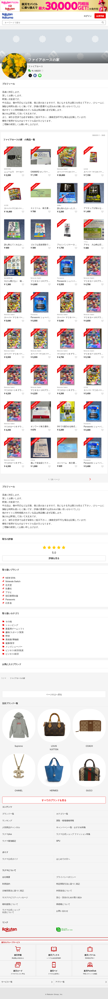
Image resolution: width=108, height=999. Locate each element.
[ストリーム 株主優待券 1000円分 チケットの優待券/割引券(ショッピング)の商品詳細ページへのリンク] (41, 193)
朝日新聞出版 (8, 278)
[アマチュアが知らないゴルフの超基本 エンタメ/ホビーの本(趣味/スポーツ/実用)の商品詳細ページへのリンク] (94, 193)
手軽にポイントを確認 (90, 972)
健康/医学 (9, 643)
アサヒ (86, 242)
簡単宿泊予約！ (90, 956)
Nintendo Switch (62, 169)
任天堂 (86, 169)
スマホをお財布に (53, 972)
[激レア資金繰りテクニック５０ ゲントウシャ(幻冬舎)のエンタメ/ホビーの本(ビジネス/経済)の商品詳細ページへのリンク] (41, 448)
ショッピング (11, 624)
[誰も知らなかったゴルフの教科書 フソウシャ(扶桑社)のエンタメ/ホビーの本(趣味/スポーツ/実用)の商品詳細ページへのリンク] (67, 193)
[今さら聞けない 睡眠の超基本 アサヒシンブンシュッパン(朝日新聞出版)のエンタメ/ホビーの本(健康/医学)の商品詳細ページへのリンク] (14, 266)
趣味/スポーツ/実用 (14, 632)
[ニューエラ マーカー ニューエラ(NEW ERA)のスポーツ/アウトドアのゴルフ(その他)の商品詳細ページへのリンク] (14, 157)
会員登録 (100, 15)
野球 (7, 635)
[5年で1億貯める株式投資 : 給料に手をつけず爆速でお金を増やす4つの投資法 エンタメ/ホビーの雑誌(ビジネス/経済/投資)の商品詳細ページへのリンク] (67, 411)
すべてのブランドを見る (54, 800)
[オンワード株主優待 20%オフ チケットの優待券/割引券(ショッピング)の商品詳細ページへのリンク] (41, 411)
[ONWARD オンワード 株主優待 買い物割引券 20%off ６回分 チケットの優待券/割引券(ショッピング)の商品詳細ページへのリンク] (41, 157)
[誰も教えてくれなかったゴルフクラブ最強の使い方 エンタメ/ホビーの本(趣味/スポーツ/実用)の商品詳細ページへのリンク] (14, 229)
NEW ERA (7, 169)
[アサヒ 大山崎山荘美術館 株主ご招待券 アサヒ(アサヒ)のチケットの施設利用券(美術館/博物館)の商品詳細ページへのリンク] (94, 229)
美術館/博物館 (12, 639)
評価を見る (54, 558)
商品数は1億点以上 (18, 956)
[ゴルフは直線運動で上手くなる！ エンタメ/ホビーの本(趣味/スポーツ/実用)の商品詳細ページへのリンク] (41, 229)
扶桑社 (59, 205)
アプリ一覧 (60, 982)
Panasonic (60, 278)
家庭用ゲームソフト (14, 628)
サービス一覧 (6, 982)
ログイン (88, 15)
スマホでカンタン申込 (18, 972)
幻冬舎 (33, 460)
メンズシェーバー (13, 646)
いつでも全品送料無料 (54, 956)
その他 (8, 621)
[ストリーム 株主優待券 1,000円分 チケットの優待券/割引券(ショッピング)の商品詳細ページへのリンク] (67, 448)
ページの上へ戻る (54, 694)
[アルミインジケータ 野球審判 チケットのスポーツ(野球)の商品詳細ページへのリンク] (67, 229)
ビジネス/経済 (12, 653)
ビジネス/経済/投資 (14, 650)
